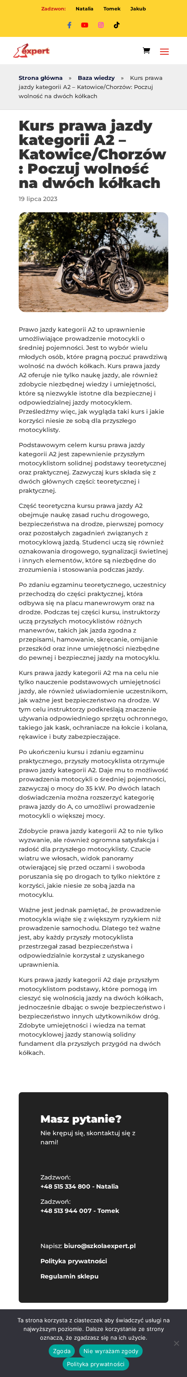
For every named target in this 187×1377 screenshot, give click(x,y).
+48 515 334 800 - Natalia (79, 1186)
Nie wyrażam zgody (110, 1350)
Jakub (138, 9)
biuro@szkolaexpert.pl (100, 1246)
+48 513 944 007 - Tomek (79, 1211)
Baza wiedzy (96, 78)
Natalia (85, 9)
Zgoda (61, 1350)
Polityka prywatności (73, 1261)
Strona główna (41, 78)
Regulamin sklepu (69, 1276)
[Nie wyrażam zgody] (176, 1343)
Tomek (112, 9)
